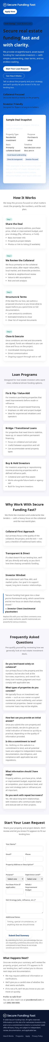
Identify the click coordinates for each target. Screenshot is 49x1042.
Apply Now (10, 11)
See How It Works (14, 76)
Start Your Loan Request (17, 69)
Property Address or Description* (20, 864)
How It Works (8, 1036)
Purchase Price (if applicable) (13, 885)
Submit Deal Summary (19, 935)
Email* (8, 854)
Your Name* (11, 844)
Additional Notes (13, 917)
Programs (19, 1036)
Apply (27, 1036)
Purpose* (10, 874)
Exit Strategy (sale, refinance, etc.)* (21, 900)
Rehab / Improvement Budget (31, 887)
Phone (28, 854)
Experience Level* (32, 874)
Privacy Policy (37, 1036)
